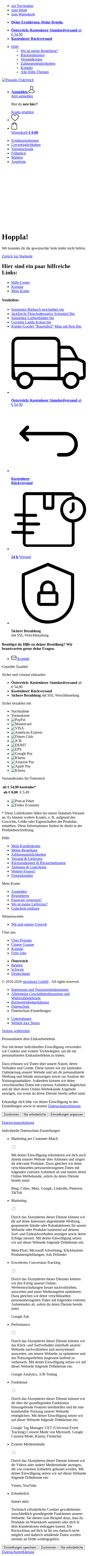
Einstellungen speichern (20, 1547)
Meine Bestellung (24, 850)
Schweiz (17, 969)
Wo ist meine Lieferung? (29, 904)
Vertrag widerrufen (16, 1031)
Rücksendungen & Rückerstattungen (38, 863)
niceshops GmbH (36, 982)
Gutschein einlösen (25, 908)
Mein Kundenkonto (25, 846)
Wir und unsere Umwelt (29, 924)
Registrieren (20, 896)
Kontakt (27, 68)
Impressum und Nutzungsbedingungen (40, 990)
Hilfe (15, 47)
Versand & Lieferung (26, 859)
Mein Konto (20, 291)
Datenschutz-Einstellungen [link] (31, 1011)
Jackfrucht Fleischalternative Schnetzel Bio (43, 314)
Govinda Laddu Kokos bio (31, 322)
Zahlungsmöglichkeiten (38, 63)
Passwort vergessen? (26, 900)
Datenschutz (20, 1006)
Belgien (17, 965)
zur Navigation (22, 6)
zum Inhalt (19, 10)
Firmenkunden (22, 876)
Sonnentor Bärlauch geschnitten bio (37, 309)
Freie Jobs (18, 953)
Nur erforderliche (35, 1114)
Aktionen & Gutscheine (28, 867)
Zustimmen (11, 1114)
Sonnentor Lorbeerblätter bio (32, 318)
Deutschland (20, 974)
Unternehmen (21, 1019)
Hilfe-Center (20, 282)
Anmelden (19, 891)
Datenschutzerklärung (64, 1106)
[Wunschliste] (15, 120)
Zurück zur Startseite (17, 256)
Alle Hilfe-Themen (35, 72)
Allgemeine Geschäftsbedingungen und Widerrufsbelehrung (40, 996)
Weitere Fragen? (23, 871)
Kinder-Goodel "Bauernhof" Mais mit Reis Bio (46, 326)
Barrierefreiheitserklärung (30, 1002)
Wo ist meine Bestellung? (39, 51)
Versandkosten (31, 59)
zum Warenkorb (23, 14)
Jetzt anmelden (22, 96)
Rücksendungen (33, 55)
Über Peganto (21, 940)
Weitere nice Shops (25, 1023)
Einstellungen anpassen (67, 1114)
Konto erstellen (22, 112)
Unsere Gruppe (22, 945)
